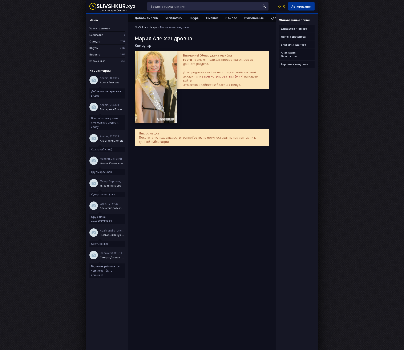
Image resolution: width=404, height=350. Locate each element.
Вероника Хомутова (294, 64)
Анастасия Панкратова (289, 54)
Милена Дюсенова (293, 36)
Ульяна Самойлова (112, 163)
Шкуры (194, 18)
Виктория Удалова (293, 44)
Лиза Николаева (110, 185)
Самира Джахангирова (112, 257)
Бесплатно (173, 18)
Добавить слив (146, 18)
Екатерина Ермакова (112, 109)
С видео (231, 18)
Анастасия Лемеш (112, 140)
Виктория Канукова (112, 235)
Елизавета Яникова (294, 28)
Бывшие (212, 18)
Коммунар (143, 45)
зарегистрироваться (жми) (222, 76)
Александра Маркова (112, 208)
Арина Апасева (109, 82)
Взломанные (254, 18)
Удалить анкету (99, 28)
